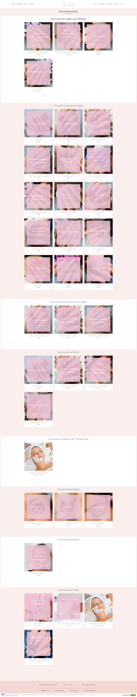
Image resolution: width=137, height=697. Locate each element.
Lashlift (68, 523)
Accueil (66, 13)
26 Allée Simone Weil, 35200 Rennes (49, 684)
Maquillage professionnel (38, 573)
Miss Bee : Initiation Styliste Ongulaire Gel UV (68, 52)
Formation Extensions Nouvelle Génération (98, 176)
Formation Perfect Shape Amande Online (38, 660)
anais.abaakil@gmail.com (89, 684)
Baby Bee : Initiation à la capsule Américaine (38, 52)
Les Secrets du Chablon (38, 624)
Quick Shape (99, 285)
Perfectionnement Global (98, 249)
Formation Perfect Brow (98, 523)
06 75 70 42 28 (69, 684)
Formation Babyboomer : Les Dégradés (38, 212)
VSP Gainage (98, 52)
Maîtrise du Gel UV (38, 89)
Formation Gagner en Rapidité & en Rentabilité (38, 176)
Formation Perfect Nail (98, 212)
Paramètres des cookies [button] (126, 695)
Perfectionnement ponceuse (68, 176)
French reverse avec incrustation (98, 139)
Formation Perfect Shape (38, 249)
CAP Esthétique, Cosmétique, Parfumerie (38, 473)
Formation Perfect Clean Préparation (68, 212)
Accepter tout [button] (133, 695)
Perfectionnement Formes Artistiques (68, 139)
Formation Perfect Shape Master (68, 249)
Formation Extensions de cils (38, 523)
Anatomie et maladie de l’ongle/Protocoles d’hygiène (68, 624)
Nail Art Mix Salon (38, 139)
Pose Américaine (38, 285)
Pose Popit (68, 285)
